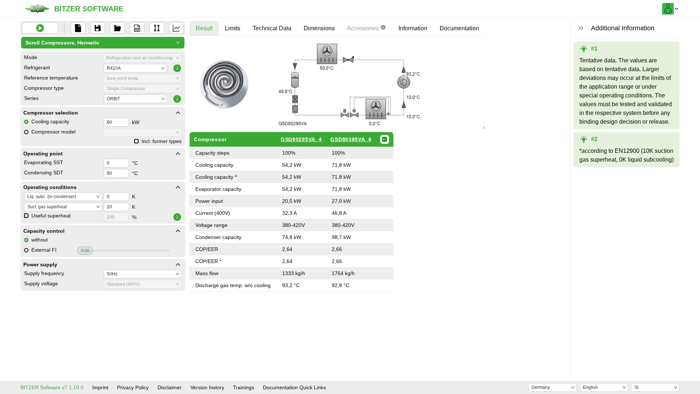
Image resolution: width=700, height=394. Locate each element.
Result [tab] (204, 28)
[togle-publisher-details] (178, 112)
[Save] (97, 28)
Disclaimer (170, 387)
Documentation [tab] (459, 28)
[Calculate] (40, 28)
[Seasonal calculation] (176, 28)
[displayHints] (580, 28)
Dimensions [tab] (319, 28)
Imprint (100, 387)
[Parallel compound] (156, 28)
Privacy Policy (133, 387)
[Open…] (117, 28)
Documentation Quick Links (294, 387)
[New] (78, 28)
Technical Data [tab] (272, 28)
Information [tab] (412, 28)
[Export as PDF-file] (137, 28)
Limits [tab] (232, 28)
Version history (207, 387)
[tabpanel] (337, 166)
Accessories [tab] (363, 28)
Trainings (243, 387)
